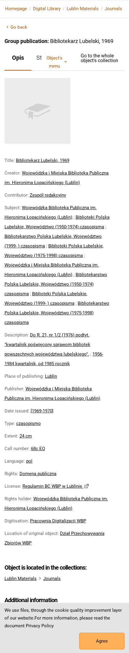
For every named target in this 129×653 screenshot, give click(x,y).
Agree (102, 641)
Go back (18, 27)
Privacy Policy (40, 625)
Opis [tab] (18, 57)
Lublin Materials (83, 8)
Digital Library (47, 8)
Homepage (16, 8)
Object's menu (54, 61)
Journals (113, 8)
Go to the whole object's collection (99, 58)
